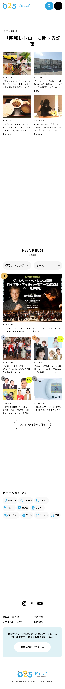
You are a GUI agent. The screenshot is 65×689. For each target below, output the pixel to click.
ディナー (40, 508)
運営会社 (38, 616)
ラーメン (44, 500)
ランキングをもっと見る (32, 424)
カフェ (25, 508)
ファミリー (13, 515)
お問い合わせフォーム (32, 647)
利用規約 (38, 621)
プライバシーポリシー (14, 621)
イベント (12, 500)
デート (29, 515)
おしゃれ (44, 515)
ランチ (11, 508)
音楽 (57, 515)
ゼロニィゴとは (11, 616)
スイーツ (28, 500)
